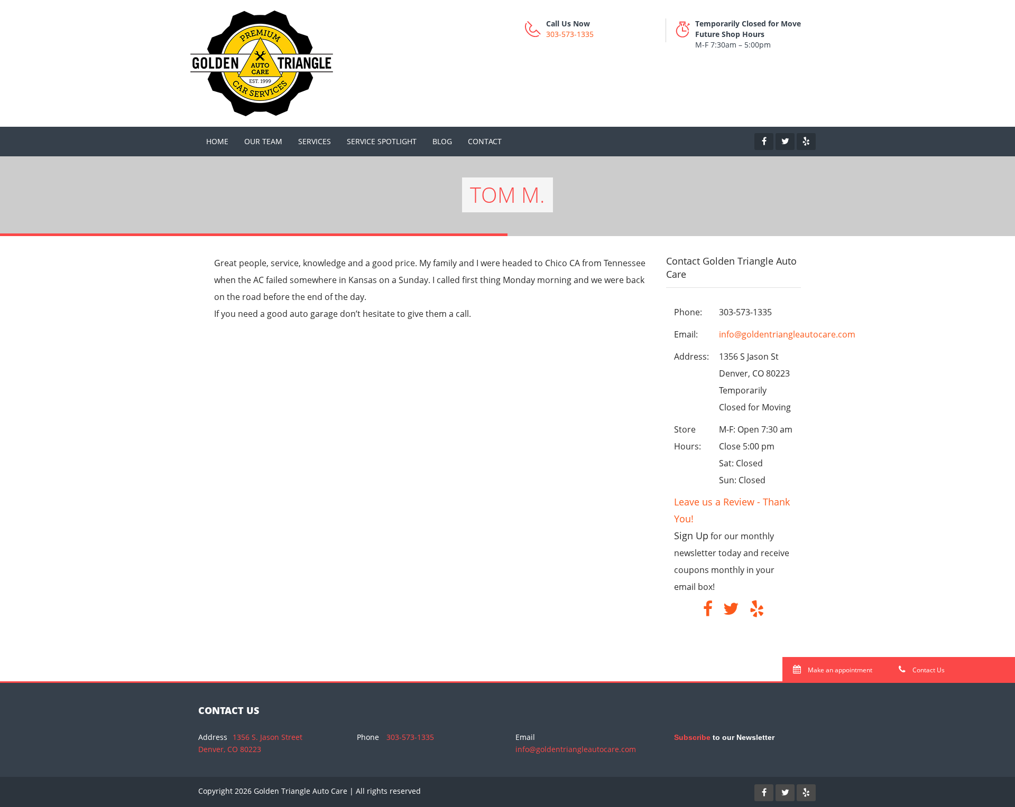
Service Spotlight (382, 141)
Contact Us (928, 669)
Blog (442, 141)
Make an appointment (839, 669)
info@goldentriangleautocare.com (787, 334)
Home (217, 141)
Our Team (263, 141)
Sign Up (691, 535)
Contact (485, 141)
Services (314, 141)
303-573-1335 (570, 34)
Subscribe (692, 737)
